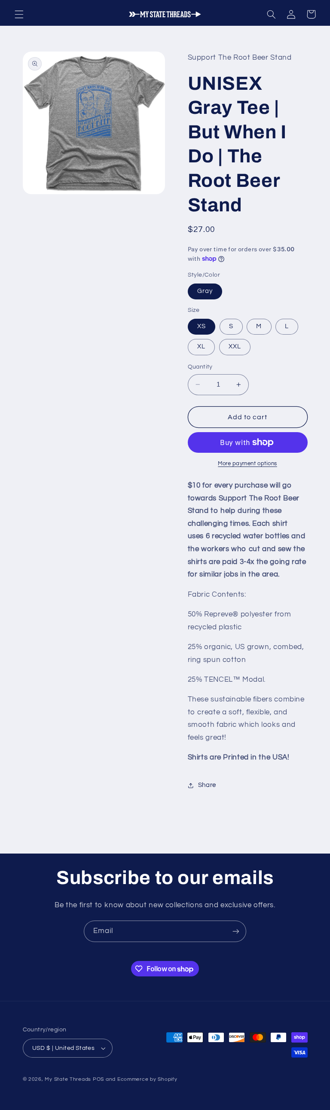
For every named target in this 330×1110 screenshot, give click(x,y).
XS (201, 326)
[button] (19, 14)
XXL (235, 346)
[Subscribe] (236, 931)
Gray (205, 291)
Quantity (200, 367)
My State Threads (68, 1079)
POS (98, 1079)
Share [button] (207, 785)
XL (201, 346)
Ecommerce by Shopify (147, 1079)
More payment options (247, 464)
